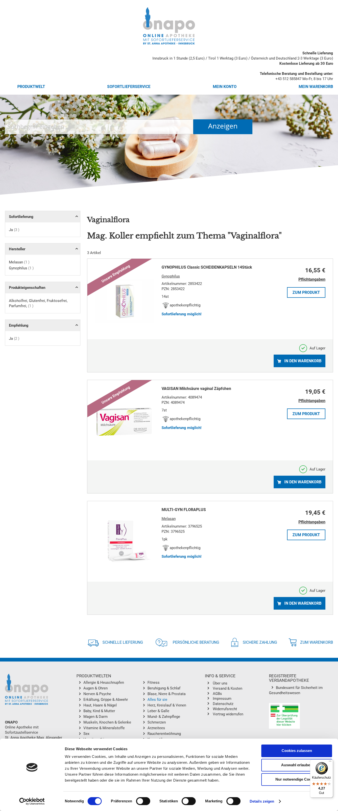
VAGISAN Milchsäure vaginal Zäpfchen (196, 388)
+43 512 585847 (288, 79)
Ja (14, 230)
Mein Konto (225, 86)
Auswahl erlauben (296, 765)
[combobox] (99, 126)
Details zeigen (262, 801)
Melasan (19, 262)
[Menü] (330, 762)
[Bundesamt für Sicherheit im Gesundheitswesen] (284, 716)
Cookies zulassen (297, 750)
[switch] (143, 802)
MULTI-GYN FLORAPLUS (184, 509)
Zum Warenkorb (316, 642)
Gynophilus (21, 268)
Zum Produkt (306, 292)
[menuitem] (112, 683)
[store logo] (169, 25)
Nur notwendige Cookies (296, 779)
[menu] (140, 712)
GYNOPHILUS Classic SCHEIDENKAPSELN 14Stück (207, 267)
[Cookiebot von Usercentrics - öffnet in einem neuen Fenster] (32, 801)
